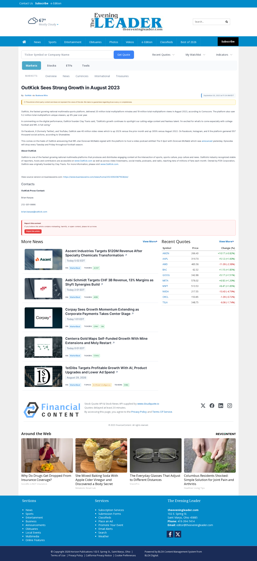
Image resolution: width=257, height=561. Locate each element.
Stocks (51, 65)
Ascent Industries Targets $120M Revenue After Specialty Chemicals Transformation (103, 253)
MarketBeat (75, 268)
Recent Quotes (161, 54)
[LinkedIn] (221, 410)
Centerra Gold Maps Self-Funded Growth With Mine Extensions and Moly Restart (106, 341)
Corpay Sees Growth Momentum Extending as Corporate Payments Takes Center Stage (102, 311)
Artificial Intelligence (102, 385)
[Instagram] (229, 410)
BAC (165, 269)
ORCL (165, 297)
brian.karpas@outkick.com (34, 211)
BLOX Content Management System (177, 551)
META (165, 280)
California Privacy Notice (99, 555)
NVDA (166, 291)
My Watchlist (193, 54)
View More (149, 241)
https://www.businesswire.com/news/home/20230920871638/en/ (95, 177)
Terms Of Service (162, 411)
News (66, 76)
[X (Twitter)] (203, 410)
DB (102, 326)
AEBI (96, 297)
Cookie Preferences (125, 555)
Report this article (33, 231)
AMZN (166, 253)
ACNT (96, 268)
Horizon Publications (82, 551)
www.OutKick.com (83, 160)
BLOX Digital (151, 555)
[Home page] (126, 21)
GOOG (166, 275)
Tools (86, 65)
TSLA (165, 302)
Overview (51, 76)
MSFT (165, 286)
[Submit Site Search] (227, 22)
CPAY (96, 326)
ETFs (69, 65)
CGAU (96, 356)
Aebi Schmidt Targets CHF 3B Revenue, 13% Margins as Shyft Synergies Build (109, 282)
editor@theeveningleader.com (194, 525)
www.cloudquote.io (148, 403)
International (102, 76)
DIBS (126, 385)
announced (207, 141)
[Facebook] (212, 410)
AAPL (165, 258)
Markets (31, 65)
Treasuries (122, 76)
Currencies (82, 76)
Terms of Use (58, 555)
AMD (165, 264)
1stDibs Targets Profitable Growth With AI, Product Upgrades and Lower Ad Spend (106, 370)
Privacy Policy (139, 411)
